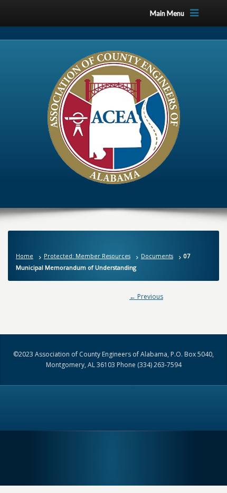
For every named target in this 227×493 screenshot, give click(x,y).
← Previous (146, 296)
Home (24, 256)
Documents (157, 256)
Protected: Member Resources (87, 256)
